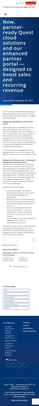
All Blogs (23, 259)
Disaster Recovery (11, 341)
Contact (22, 3)
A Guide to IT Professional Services (9, 346)
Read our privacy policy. (19, 400)
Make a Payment (29, 331)
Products (26, 323)
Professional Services (11, 304)
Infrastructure (9, 301)
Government (28, 328)
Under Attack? (30, 3)
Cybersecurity (9, 297)
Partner (6, 308)
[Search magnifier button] (17, 3)
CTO (5, 294)
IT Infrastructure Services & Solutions (10, 353)
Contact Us (8, 259)
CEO (5, 290)
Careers (26, 325)
